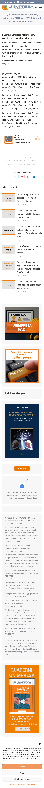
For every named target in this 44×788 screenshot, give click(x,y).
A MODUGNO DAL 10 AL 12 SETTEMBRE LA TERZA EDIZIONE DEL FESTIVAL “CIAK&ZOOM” (21, 519)
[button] (40, 744)
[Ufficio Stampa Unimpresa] (9, 144)
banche (15, 164)
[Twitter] (39, 138)
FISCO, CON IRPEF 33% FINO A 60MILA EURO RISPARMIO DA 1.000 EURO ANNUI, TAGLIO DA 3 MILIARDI (21, 573)
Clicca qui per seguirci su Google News (22, 498)
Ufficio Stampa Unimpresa (19, 137)
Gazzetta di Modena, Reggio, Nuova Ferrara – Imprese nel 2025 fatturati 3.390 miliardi (28, 267)
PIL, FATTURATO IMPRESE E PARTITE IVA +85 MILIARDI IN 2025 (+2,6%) (21, 602)
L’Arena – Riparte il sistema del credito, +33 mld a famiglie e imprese (29, 197)
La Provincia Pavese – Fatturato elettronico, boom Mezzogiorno (29, 284)
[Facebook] (36, 138)
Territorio (33, 158)
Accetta (22, 767)
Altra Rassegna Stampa (22, 158)
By (16, 160)
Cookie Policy (12, 784)
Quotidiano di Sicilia (29, 164)
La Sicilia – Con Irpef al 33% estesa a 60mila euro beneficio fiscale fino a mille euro (29, 231)
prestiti (20, 164)
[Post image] (8, 197)
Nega (22, 773)
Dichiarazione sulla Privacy (26, 784)
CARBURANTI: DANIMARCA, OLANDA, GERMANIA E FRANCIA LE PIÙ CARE (18, 547)
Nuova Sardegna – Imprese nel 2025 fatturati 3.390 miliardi (29, 249)
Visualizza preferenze (22, 779)
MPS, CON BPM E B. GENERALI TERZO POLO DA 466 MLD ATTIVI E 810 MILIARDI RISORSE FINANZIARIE (22, 631)
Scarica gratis (22, 468)
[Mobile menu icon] (40, 7)
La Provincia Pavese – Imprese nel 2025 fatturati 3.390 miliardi (28, 213)
